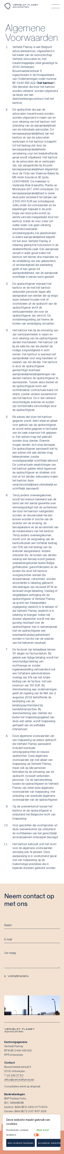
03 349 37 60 (15, 1075)
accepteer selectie (49, 1143)
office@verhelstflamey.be (19, 1079)
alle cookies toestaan (20, 1143)
